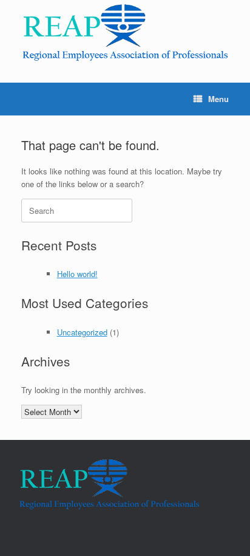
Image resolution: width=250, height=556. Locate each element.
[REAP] (125, 32)
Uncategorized (82, 332)
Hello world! (77, 274)
